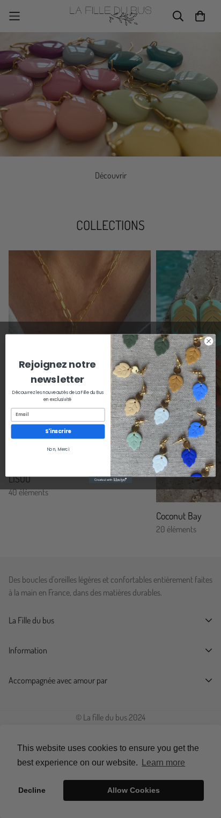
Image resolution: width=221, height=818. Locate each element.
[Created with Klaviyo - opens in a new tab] (110, 480)
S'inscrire (58, 431)
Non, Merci (58, 449)
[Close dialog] (208, 341)
